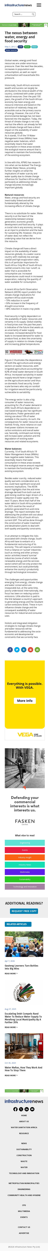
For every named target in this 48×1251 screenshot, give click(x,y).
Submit (33, 14)
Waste (27, 47)
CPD (24, 1205)
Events (25, 850)
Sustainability (24, 879)
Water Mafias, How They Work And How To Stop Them (23, 1069)
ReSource (24, 1133)
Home (24, 1115)
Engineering (25, 842)
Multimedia (25, 872)
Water (34, 47)
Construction (24, 1155)
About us (24, 1121)
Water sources (11, 50)
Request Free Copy (24, 911)
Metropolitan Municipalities (24, 1183)
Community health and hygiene (24, 1195)
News (24, 1143)
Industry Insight (24, 857)
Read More (10, 973)
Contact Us (24, 1227)
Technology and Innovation (25, 886)
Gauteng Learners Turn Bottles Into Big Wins (21, 967)
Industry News (25, 864)
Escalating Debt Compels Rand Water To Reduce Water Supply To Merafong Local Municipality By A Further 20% (23, 1018)
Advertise (24, 1233)
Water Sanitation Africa (24, 1127)
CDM (20, 47)
